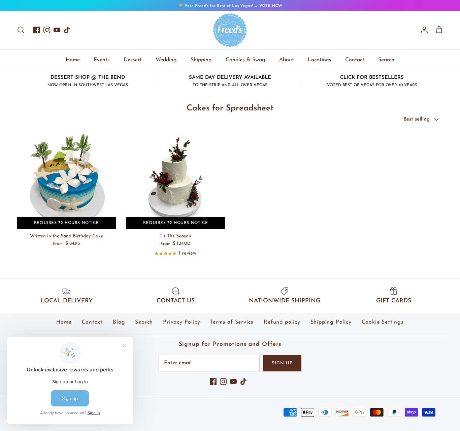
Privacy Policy (181, 322)
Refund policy (282, 322)
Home (73, 60)
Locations (319, 60)
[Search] (21, 30)
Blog (119, 322)
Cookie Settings (383, 322)
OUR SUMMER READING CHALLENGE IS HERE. (230, 9)
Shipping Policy (331, 322)
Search (386, 60)
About (286, 60)
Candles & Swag (245, 60)
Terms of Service (232, 322)
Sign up (282, 363)
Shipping (201, 60)
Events (102, 60)
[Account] (423, 30)
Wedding (166, 60)
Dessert (133, 60)
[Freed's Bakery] (230, 30)
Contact (354, 60)
